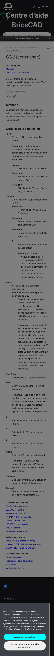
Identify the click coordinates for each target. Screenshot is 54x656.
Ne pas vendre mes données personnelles (24, 645)
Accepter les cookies (25, 637)
